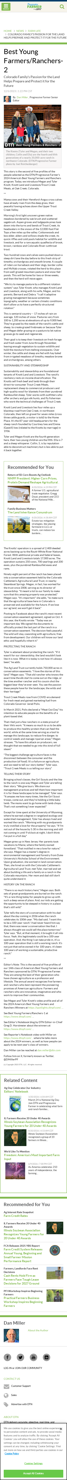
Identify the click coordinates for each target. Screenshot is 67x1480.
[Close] (61, 1429)
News (20, 31)
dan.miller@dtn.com (48, 1050)
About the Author (38, 1330)
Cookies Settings (33, 1463)
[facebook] (7, 1357)
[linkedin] (46, 1357)
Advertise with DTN (21, 1404)
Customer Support (21, 1386)
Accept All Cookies (33, 1473)
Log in (8, 1368)
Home (8, 31)
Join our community (28, 1368)
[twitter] (20, 1357)
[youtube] (33, 1357)
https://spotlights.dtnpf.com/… (45, 1007)
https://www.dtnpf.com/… (18, 1016)
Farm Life (34, 31)
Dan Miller (22, 97)
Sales (14, 1395)
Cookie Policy (12, 1453)
